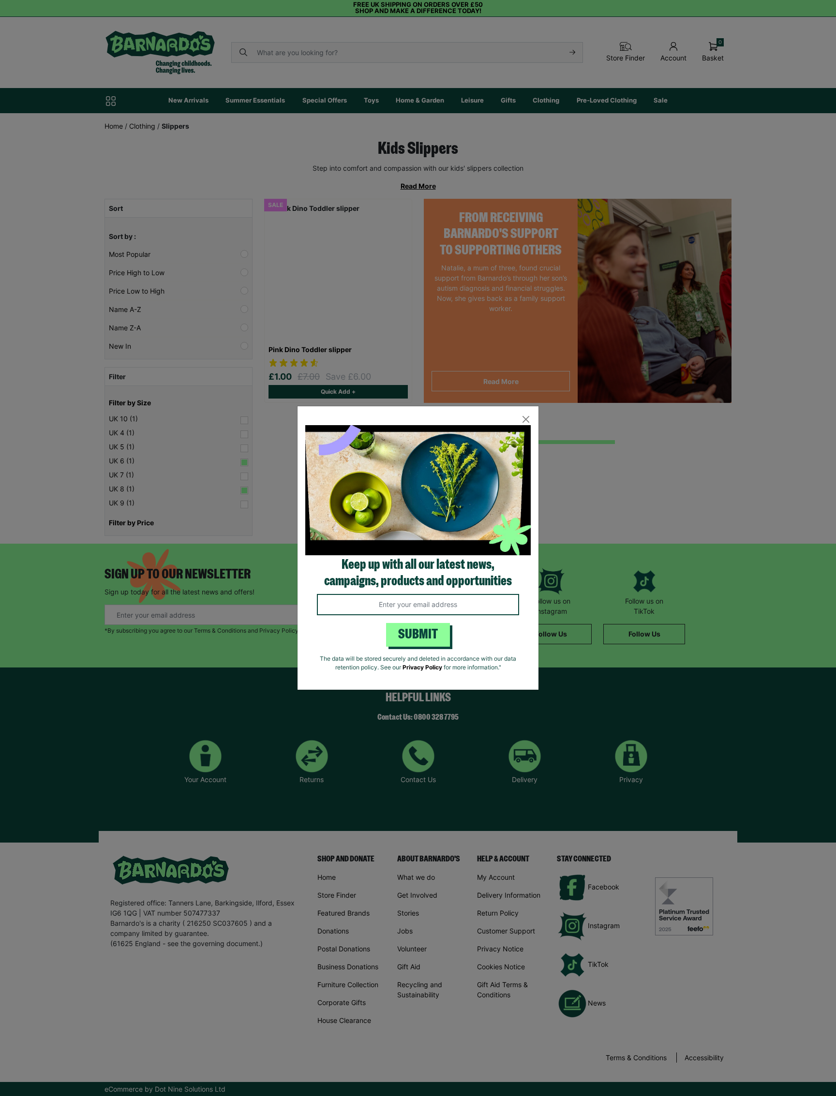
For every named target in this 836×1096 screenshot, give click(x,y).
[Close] (526, 419)
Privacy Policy (422, 667)
